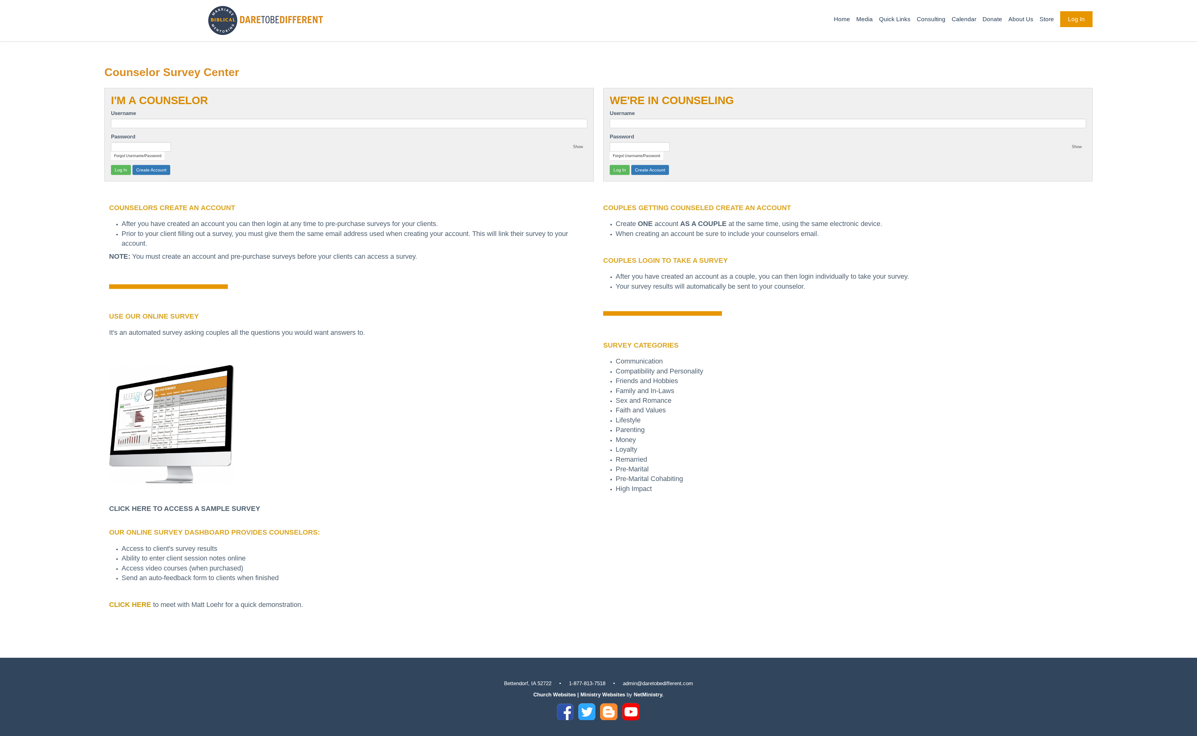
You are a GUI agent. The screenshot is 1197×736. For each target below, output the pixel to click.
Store (1047, 19)
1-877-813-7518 (587, 683)
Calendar (964, 19)
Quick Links (895, 19)
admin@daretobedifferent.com (658, 683)
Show (578, 146)
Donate (992, 19)
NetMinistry (648, 694)
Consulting (931, 19)
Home (842, 19)
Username (123, 113)
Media (864, 19)
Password (123, 136)
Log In (1076, 19)
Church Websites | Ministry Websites (580, 694)
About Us (1020, 19)
